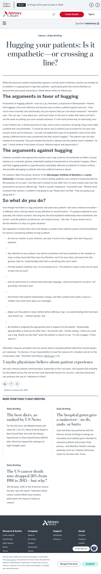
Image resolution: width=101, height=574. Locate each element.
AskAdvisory (90, 24)
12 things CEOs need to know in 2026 (45, 5)
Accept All (90, 564)
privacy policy (11, 560)
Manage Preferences (69, 564)
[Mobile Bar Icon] (4, 23)
